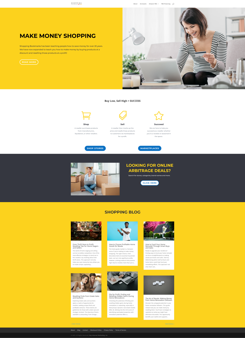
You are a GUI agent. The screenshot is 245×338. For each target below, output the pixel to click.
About (135, 4)
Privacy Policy (108, 330)
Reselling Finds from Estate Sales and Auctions (86, 297)
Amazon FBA (153, 4)
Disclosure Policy (95, 330)
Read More (29, 62)
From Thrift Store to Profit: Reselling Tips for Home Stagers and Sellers (85, 246)
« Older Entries (75, 324)
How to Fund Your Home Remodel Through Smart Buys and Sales (157, 246)
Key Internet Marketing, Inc (98, 335)
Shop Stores (95, 148)
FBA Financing (165, 4)
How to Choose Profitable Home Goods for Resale (122, 245)
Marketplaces (149, 148)
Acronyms (143, 4)
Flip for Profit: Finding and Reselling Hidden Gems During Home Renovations (121, 296)
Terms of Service (120, 330)
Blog (78, 330)
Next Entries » (169, 324)
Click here (150, 183)
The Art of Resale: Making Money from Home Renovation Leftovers (158, 299)
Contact (85, 330)
